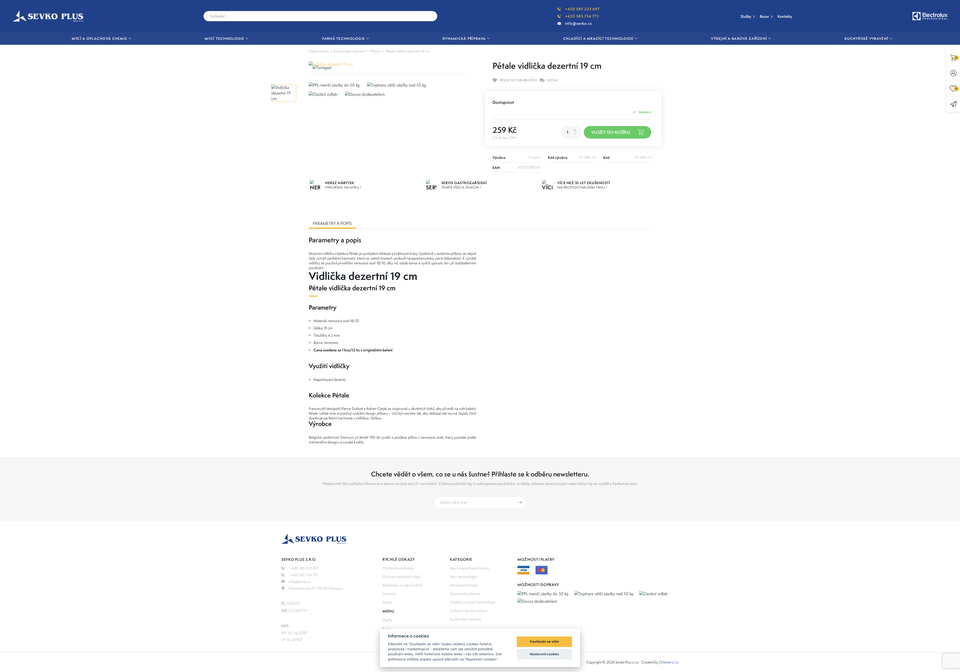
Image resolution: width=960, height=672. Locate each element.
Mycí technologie (463, 576)
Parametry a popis (332, 223)
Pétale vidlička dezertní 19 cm (408, 51)
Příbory (375, 51)
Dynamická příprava (465, 593)
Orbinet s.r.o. (669, 662)
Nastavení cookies (544, 654)
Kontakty (785, 16)
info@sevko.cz (578, 23)
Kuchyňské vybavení (349, 51)
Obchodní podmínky (398, 568)
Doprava (389, 593)
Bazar (764, 16)
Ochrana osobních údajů (401, 576)
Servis (387, 602)
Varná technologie (464, 585)
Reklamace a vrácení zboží (402, 585)
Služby (745, 16)
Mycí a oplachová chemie (469, 568)
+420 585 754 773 (582, 16)
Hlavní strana (318, 51)
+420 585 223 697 (582, 9)
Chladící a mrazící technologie (472, 602)
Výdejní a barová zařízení (469, 610)
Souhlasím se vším (544, 641)
